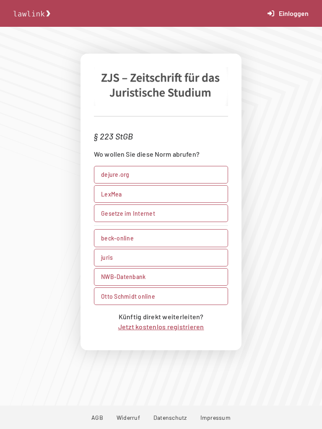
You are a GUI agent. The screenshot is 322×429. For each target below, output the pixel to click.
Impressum (215, 417)
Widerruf (128, 417)
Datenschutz (170, 417)
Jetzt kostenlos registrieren (161, 327)
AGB (97, 417)
